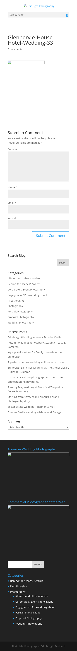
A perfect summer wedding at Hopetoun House (36, 362)
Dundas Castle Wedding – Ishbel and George (34, 412)
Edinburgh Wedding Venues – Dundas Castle (34, 337)
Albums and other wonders (24, 278)
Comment (14, 149)
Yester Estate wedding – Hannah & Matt (31, 406)
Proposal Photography (21, 317)
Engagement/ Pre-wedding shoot (27, 295)
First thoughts (16, 300)
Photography (15, 306)
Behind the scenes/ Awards (24, 284)
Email (12, 202)
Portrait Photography (20, 311)
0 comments (15, 49)
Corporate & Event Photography (26, 289)
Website (12, 218)
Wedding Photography (21, 322)
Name (12, 187)
